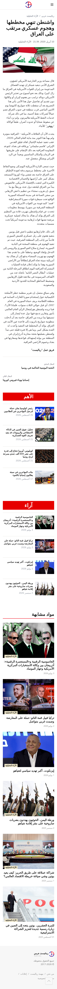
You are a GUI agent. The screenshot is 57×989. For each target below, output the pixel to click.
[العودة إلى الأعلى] (49, 981)
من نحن (50, 973)
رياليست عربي (47, 16)
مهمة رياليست (36, 973)
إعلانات (23, 973)
